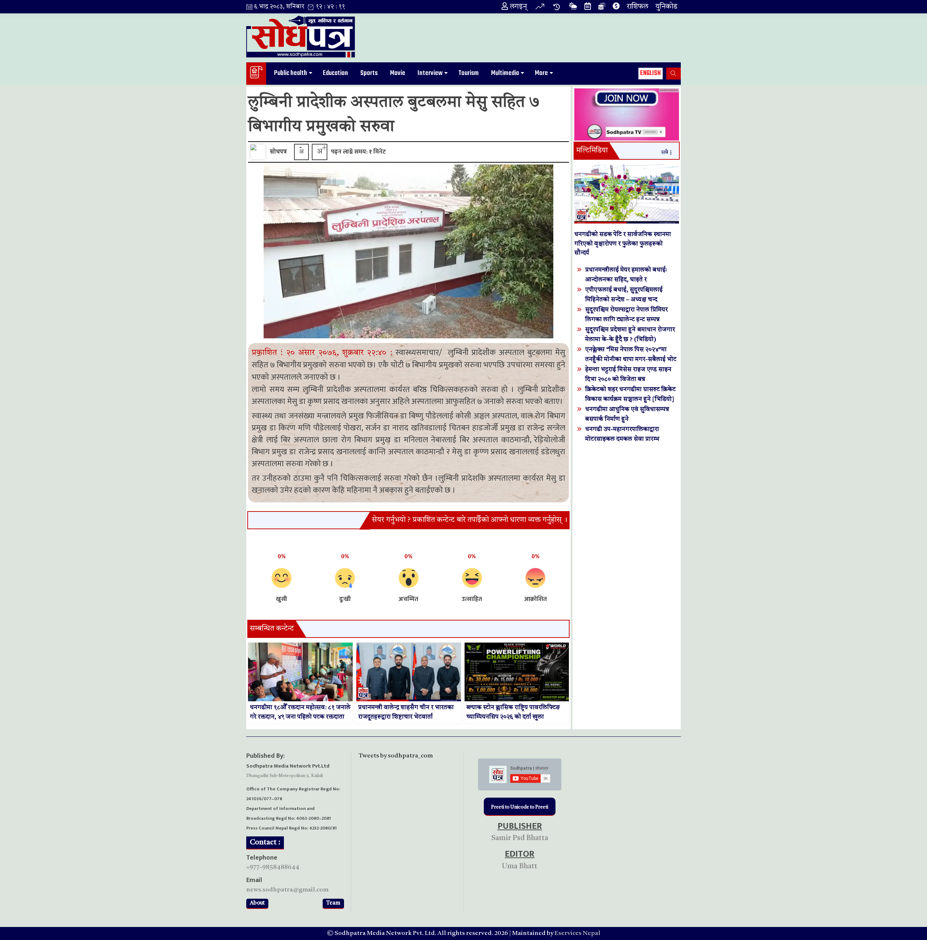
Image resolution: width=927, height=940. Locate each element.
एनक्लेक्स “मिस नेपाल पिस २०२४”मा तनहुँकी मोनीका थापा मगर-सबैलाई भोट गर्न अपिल (630, 359)
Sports (369, 73)
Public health (290, 73)
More (541, 73)
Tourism (468, 73)
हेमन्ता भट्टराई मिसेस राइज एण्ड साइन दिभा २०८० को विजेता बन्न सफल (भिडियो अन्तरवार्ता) (628, 379)
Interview (430, 73)
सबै (664, 152)
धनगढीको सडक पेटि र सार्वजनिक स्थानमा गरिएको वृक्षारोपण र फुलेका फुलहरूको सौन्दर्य (622, 243)
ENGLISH (650, 73)
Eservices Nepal (577, 933)
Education (335, 73)
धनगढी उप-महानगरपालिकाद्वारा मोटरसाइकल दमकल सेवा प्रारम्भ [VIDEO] (622, 439)
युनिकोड (666, 7)
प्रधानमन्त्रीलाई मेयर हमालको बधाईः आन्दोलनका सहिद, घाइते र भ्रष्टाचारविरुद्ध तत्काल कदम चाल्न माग (629, 280)
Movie (397, 73)
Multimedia (505, 73)
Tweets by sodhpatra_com (395, 756)
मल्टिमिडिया (592, 150)
